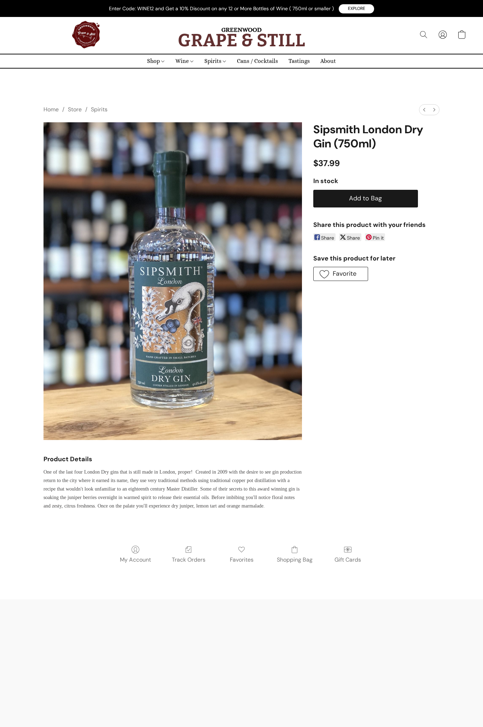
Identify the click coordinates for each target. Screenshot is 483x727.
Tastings (299, 61)
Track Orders (188, 559)
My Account (135, 559)
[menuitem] (424, 110)
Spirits (213, 61)
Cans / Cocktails (257, 61)
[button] (356, 8)
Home (51, 109)
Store (75, 109)
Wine (182, 61)
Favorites (242, 559)
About (328, 61)
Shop (154, 61)
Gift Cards (347, 559)
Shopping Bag (295, 559)
